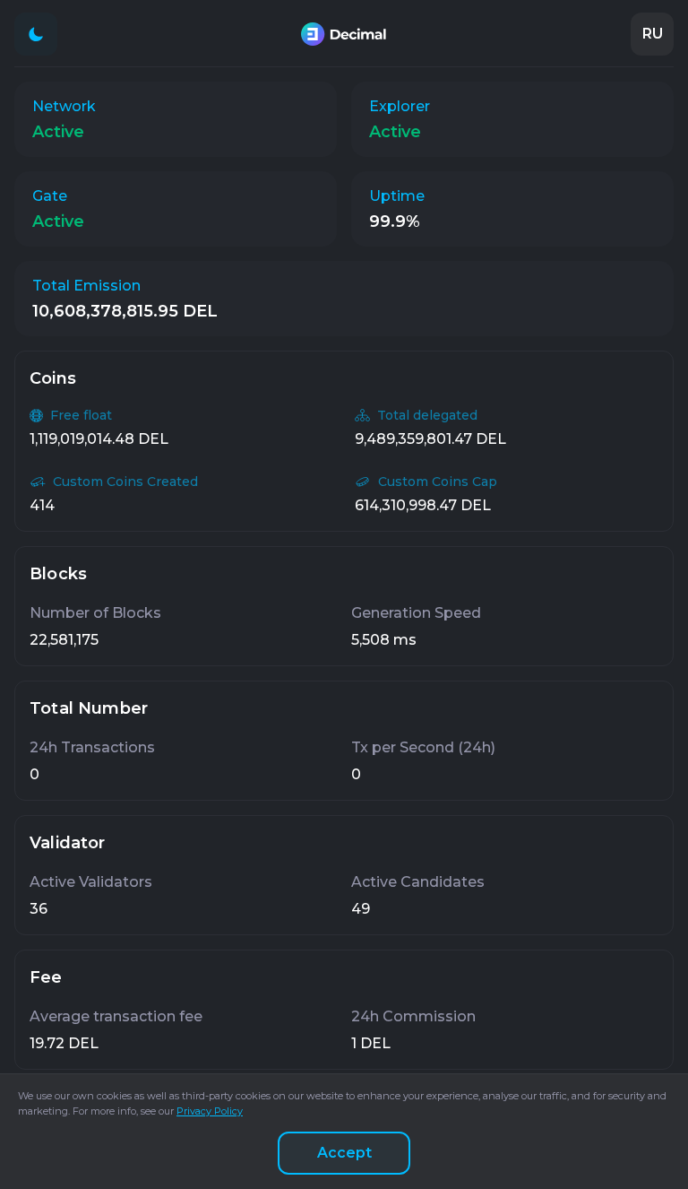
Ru (652, 33)
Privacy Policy (209, 1111)
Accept (344, 1152)
